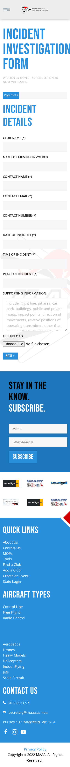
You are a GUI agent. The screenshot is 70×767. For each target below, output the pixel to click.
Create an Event (15, 575)
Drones (9, 649)
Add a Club (12, 570)
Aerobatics (11, 644)
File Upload (13, 336)
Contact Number (19, 215)
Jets (6, 672)
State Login (12, 581)
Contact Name (17, 177)
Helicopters (12, 660)
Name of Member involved (25, 157)
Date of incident (19, 235)
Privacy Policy (35, 749)
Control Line (13, 606)
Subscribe (23, 457)
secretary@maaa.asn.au (28, 712)
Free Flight (11, 612)
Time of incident (19, 254)
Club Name (14, 138)
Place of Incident (20, 274)
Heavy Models (14, 655)
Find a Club (12, 564)
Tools (7, 559)
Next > (10, 356)
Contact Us (12, 547)
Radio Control (14, 618)
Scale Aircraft (13, 677)
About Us (10, 542)
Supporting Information (24, 293)
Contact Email (17, 196)
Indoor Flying (13, 666)
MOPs (8, 553)
